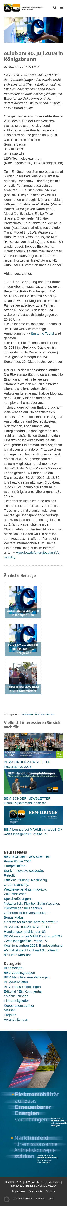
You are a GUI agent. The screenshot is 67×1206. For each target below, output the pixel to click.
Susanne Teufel (42, 333)
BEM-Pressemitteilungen (22, 987)
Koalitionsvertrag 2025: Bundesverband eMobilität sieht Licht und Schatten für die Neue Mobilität (33, 950)
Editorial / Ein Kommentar (23, 991)
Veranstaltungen (16, 1019)
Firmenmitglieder (16, 1001)
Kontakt (40, 1198)
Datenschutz (35, 1191)
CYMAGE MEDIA (46, 1185)
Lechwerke (27, 714)
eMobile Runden (16, 996)
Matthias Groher (44, 714)
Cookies (50, 1191)
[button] (55, 7)
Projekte (10, 1015)
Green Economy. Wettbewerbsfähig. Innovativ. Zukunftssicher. (25, 889)
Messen (10, 1010)
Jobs (50, 1198)
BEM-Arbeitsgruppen (19, 973)
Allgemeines (13, 968)
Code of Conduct (23, 1198)
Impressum (18, 1191)
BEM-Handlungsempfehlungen (27, 977)
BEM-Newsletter (16, 982)
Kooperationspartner (19, 1005)
